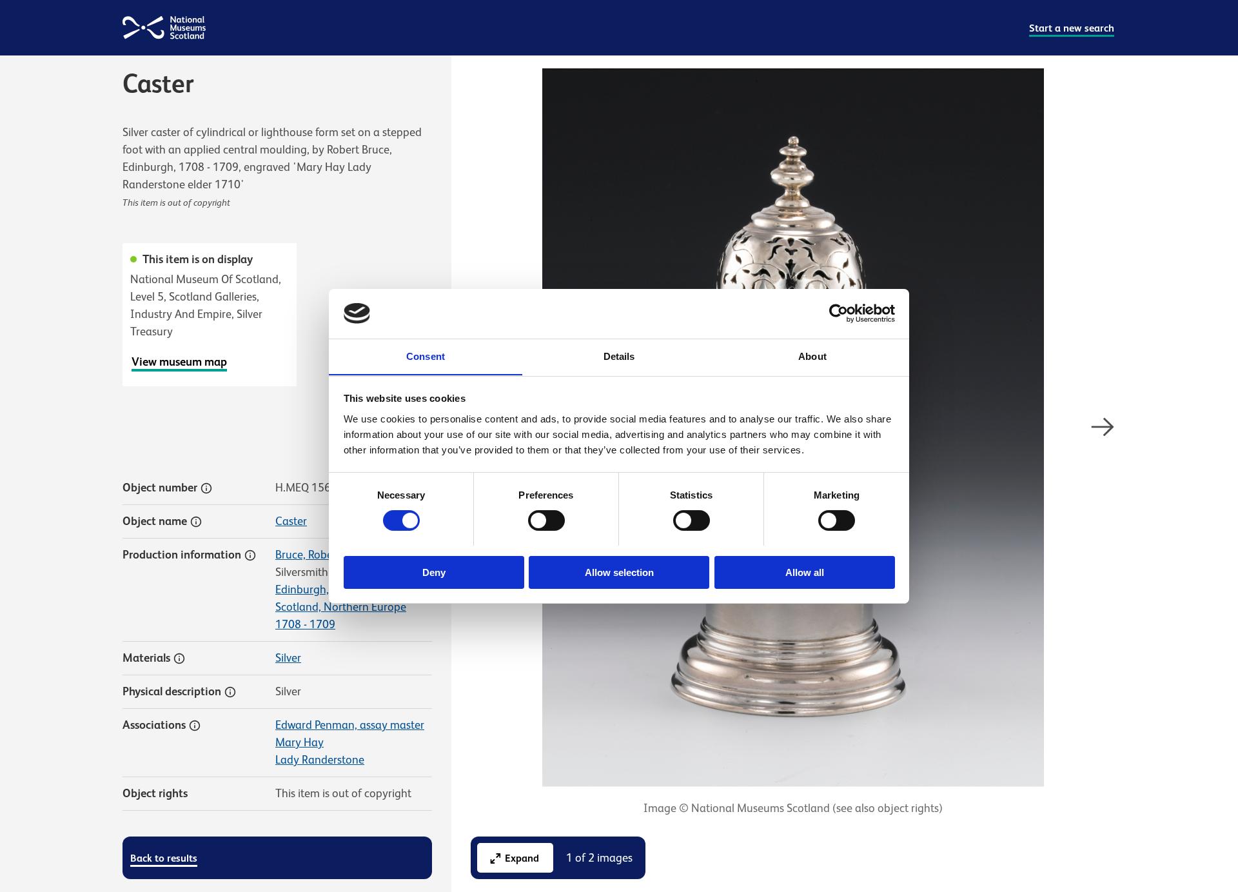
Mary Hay (299, 742)
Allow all (804, 571)
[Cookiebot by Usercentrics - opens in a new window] (838, 313)
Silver (288, 657)
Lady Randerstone (319, 759)
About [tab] (812, 355)
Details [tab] (619, 355)
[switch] (546, 520)
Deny (434, 571)
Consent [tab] (425, 355)
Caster (291, 521)
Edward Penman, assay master (349, 725)
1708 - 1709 (305, 624)
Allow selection (619, 571)
